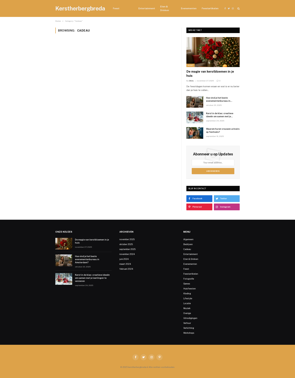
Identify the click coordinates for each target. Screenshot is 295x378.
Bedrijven (188, 244)
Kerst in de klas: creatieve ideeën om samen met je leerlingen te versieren (219, 115)
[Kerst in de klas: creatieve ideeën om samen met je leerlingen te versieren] (194, 117)
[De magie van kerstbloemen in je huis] (213, 52)
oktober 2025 (126, 244)
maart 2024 (125, 264)
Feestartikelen (210, 8)
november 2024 (127, 254)
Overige (187, 313)
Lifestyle (187, 298)
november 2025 (127, 239)
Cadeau (129, 8)
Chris (191, 81)
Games (186, 283)
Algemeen (188, 239)
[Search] (238, 8)
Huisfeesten (189, 288)
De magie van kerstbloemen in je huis (210, 74)
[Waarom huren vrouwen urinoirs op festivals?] (194, 133)
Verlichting (188, 328)
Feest (116, 8)
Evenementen (189, 8)
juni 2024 (124, 259)
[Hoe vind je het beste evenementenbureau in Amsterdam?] (194, 102)
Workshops (188, 333)
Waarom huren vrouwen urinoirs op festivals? (223, 130)
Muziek (187, 308)
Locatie (187, 303)
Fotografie (188, 279)
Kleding (187, 293)
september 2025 (127, 249)
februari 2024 (126, 269)
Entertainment (146, 8)
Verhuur (187, 323)
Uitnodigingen (190, 318)
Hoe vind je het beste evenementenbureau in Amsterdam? (218, 99)
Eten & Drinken (164, 8)
